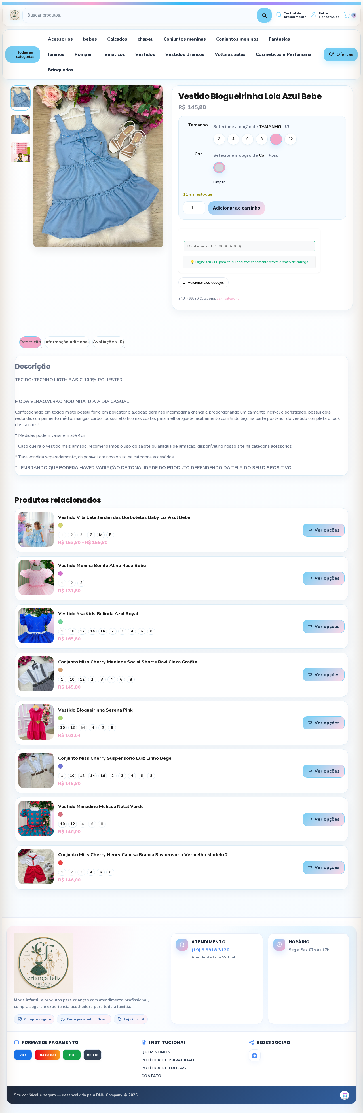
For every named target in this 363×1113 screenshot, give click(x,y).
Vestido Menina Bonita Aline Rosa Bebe (102, 565)
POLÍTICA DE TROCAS (163, 1068)
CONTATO (151, 1076)
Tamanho (198, 125)
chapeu (145, 39)
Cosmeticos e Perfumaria (283, 54)
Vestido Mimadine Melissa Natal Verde (101, 806)
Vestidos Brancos (184, 54)
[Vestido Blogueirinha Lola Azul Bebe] (20, 98)
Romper (83, 54)
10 (276, 139)
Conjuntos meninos (237, 39)
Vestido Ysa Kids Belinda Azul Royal (98, 614)
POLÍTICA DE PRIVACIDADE (169, 1060)
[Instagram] (255, 1055)
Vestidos (145, 54)
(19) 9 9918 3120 (210, 950)
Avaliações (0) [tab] (108, 342)
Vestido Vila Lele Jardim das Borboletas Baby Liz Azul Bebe (124, 517)
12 (291, 139)
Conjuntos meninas (185, 39)
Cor (198, 154)
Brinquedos (60, 70)
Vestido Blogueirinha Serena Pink (95, 710)
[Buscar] (264, 15)
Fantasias (279, 39)
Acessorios (60, 39)
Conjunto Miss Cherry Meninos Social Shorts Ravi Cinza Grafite (127, 662)
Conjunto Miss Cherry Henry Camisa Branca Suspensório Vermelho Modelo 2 (143, 855)
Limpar (219, 182)
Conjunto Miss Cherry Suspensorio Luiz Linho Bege (115, 758)
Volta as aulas (230, 54)
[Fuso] (219, 167)
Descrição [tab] (30, 342)
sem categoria (228, 298)
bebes (90, 39)
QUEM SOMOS (155, 1052)
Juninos (56, 54)
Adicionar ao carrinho (236, 208)
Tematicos (113, 54)
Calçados (117, 39)
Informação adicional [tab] (67, 342)
